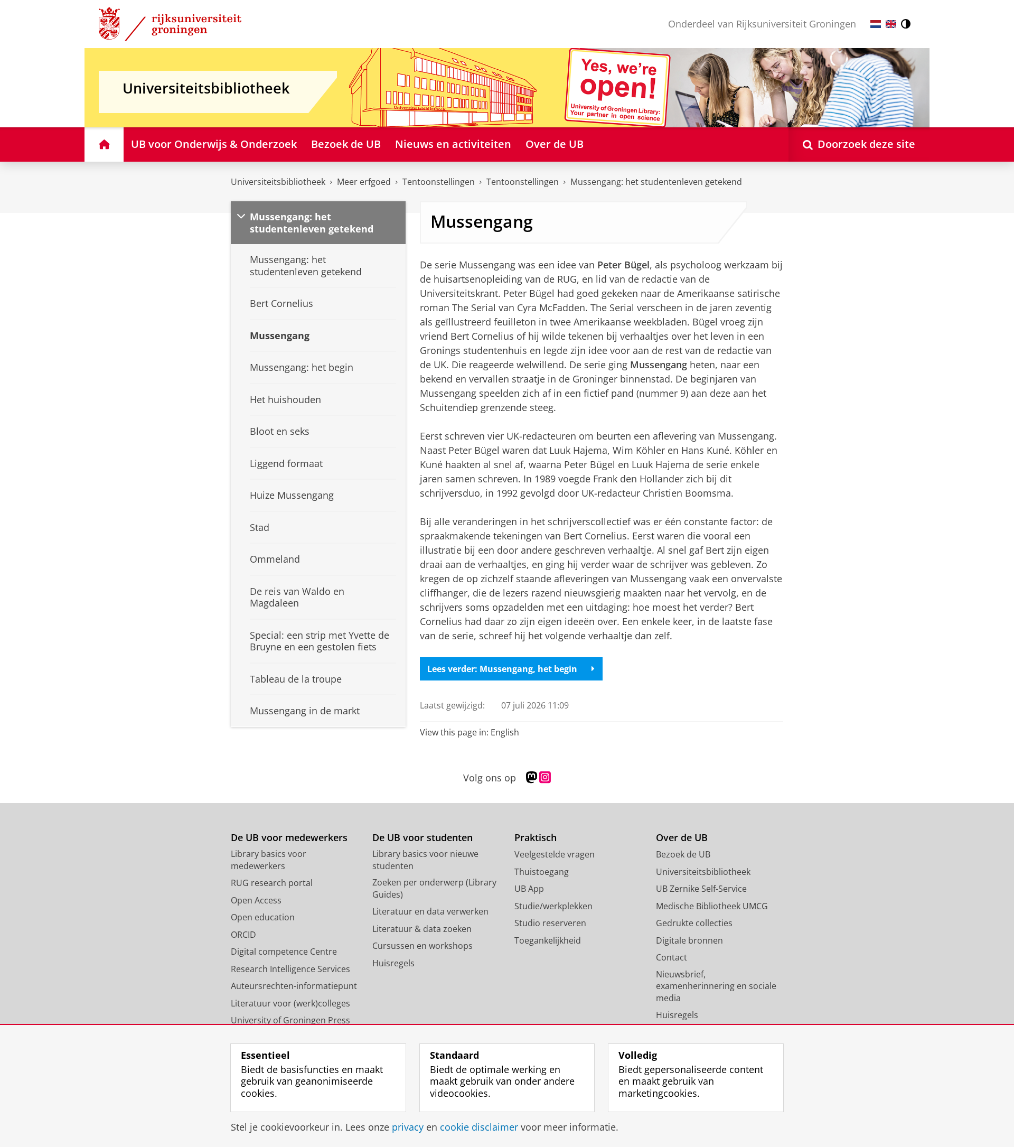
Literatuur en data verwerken (430, 911)
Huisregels (393, 963)
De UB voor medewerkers (289, 838)
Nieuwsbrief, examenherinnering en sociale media (716, 986)
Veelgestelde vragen (554, 854)
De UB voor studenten (422, 838)
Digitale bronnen (689, 940)
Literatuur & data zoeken (422, 929)
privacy (408, 1127)
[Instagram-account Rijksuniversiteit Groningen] (545, 777)
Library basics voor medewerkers (268, 860)
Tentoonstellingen (438, 182)
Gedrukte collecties (694, 923)
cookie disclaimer (479, 1127)
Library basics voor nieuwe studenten (425, 860)
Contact (671, 957)
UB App (529, 888)
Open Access (256, 900)
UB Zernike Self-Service (701, 888)
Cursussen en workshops (422, 946)
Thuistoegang (541, 872)
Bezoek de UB (683, 854)
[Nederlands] (875, 24)
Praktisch (535, 838)
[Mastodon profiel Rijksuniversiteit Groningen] (531, 777)
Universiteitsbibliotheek (278, 182)
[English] (891, 24)
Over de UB (682, 838)
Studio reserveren (550, 923)
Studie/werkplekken (553, 906)
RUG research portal (272, 883)
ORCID (243, 934)
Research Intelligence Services (290, 969)
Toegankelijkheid (547, 940)
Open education (263, 917)
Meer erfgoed (364, 182)
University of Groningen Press (290, 1020)
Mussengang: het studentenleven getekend (656, 182)
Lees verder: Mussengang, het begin (502, 669)
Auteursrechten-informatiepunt (294, 986)
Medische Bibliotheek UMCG (712, 906)
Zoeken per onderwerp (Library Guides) (434, 888)
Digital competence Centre (284, 951)
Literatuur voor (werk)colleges (290, 1003)
